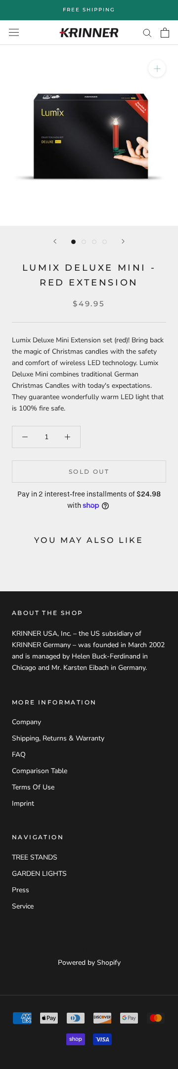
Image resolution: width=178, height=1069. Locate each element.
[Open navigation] (14, 32)
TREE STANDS (34, 857)
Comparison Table (39, 771)
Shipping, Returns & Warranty (58, 738)
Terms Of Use (33, 787)
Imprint (23, 803)
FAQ (19, 754)
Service (23, 906)
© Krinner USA (89, 949)
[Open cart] (165, 33)
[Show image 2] (84, 242)
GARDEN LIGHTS (39, 873)
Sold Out (89, 471)
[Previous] (54, 241)
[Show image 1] (73, 242)
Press (20, 890)
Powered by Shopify (89, 962)
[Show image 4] (104, 242)
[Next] (123, 241)
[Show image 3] (94, 242)
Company (26, 722)
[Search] (147, 32)
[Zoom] (157, 68)
